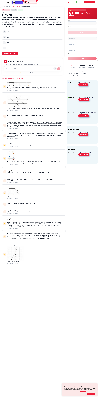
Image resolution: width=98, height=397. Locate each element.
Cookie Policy (83, 391)
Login (80, 2)
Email (69, 36)
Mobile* (69, 26)
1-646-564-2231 (72, 2)
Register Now (89, 2)
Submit (82, 58)
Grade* (69, 48)
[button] (32, 31)
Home (3, 6)
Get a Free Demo (83, 99)
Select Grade (72, 50)
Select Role (71, 44)
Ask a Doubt (9, 6)
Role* (69, 42)
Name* (69, 20)
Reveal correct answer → (10, 53)
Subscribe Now (83, 84)
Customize (82, 394)
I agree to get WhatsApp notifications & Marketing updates (81, 53)
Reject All (73, 394)
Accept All (91, 394)
